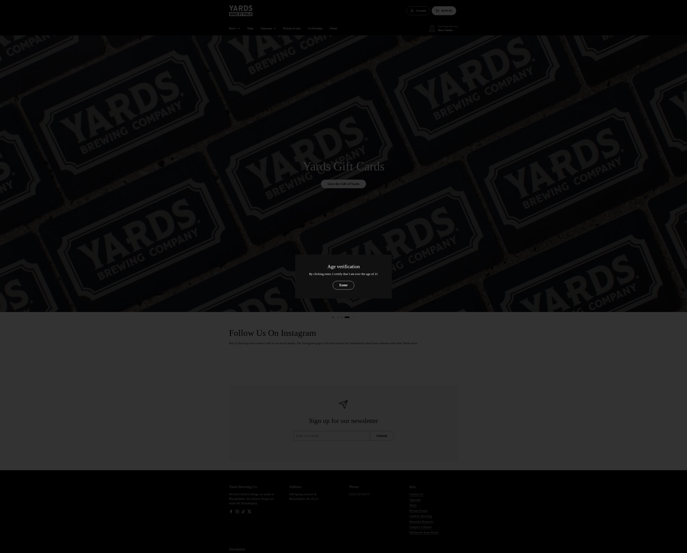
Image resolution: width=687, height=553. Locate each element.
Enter (343, 285)
